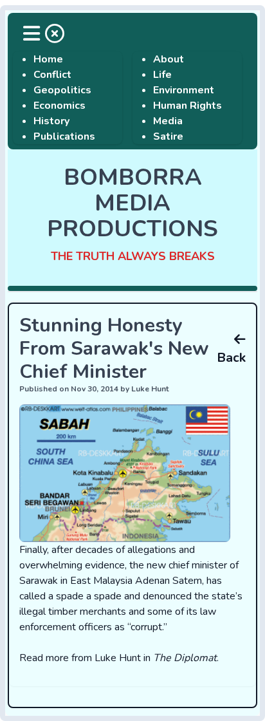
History (51, 121)
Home (48, 59)
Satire (168, 136)
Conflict (52, 75)
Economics (59, 105)
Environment (183, 90)
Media (168, 121)
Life (162, 75)
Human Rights (187, 105)
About (168, 59)
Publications (64, 136)
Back (231, 357)
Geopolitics (62, 90)
